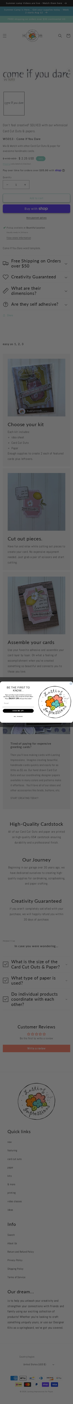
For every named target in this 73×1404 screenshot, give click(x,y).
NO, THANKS (18, 716)
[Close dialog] (71, 683)
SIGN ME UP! (18, 711)
